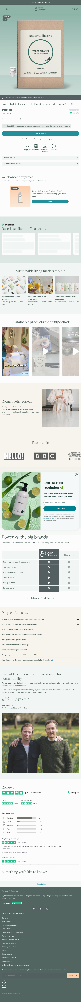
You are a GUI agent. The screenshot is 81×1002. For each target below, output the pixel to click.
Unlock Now (60, 508)
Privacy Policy (46, 518)
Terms (53, 518)
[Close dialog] (76, 474)
